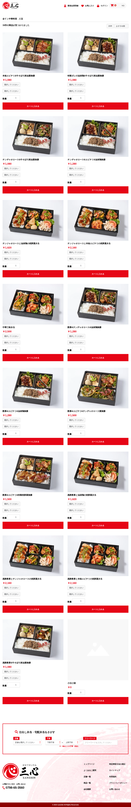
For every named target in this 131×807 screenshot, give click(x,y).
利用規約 (112, 777)
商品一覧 (87, 783)
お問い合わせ (114, 789)
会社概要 (87, 789)
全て (5, 19)
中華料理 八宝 (16, 19)
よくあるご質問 (90, 770)
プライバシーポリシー (118, 783)
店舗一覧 (87, 777)
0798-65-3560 (15, 787)
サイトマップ (114, 770)
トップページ (89, 764)
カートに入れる (33, 106)
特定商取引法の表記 (117, 764)
